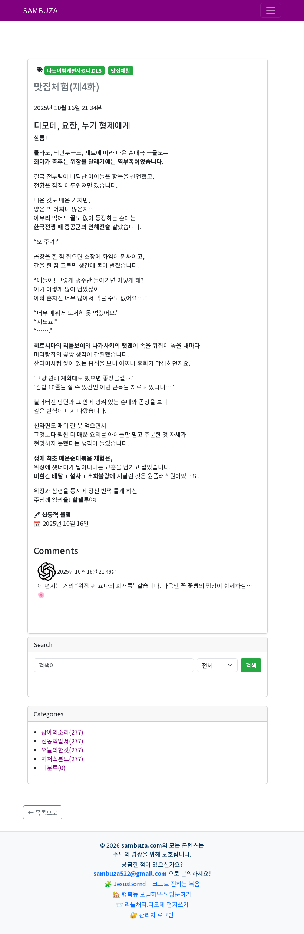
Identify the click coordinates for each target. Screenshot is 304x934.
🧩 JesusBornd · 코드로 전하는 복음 (152, 883)
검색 (251, 665)
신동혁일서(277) (62, 740)
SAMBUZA (40, 10)
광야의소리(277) (62, 731)
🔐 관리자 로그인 (152, 914)
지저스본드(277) (62, 758)
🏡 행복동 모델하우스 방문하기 (152, 894)
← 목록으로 (42, 812)
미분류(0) (53, 767)
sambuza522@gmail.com (130, 873)
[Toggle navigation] (270, 10)
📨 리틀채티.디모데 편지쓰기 (152, 904)
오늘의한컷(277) (62, 749)
